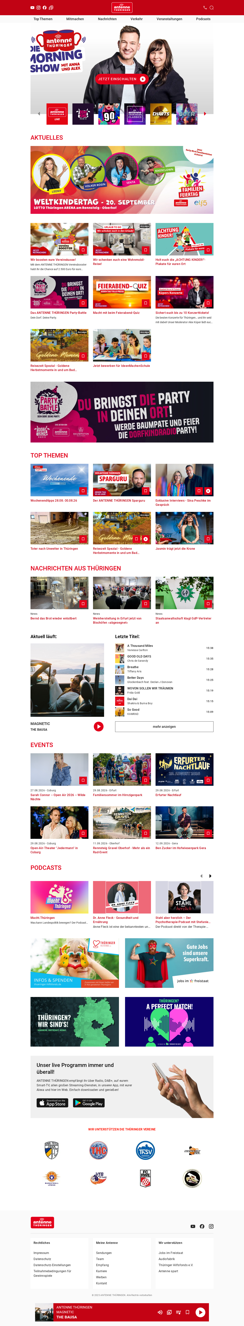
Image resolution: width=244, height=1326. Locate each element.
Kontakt (101, 1283)
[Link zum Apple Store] (52, 1103)
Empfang (102, 1265)
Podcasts (203, 19)
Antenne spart (168, 1271)
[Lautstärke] (160, 1312)
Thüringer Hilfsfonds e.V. (176, 1265)
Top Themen (43, 19)
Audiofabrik (167, 1259)
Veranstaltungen (169, 19)
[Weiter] (210, 876)
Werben (101, 1277)
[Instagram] (38, 8)
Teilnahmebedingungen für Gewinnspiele (52, 1273)
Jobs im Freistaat (171, 1253)
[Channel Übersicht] (169, 1312)
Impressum (41, 1253)
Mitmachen (75, 19)
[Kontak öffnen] (205, 8)
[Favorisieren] (188, 1312)
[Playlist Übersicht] (178, 1312)
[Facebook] (45, 8)
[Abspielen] (200, 1312)
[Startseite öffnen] (122, 7)
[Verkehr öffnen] (51, 8)
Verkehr (137, 19)
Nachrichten (107, 19)
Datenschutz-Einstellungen (52, 1265)
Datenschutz (42, 1259)
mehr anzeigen (164, 727)
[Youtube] (32, 8)
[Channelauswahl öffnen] (212, 8)
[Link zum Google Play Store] (89, 1103)
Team (100, 1259)
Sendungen (104, 1253)
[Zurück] (201, 876)
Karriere (101, 1271)
